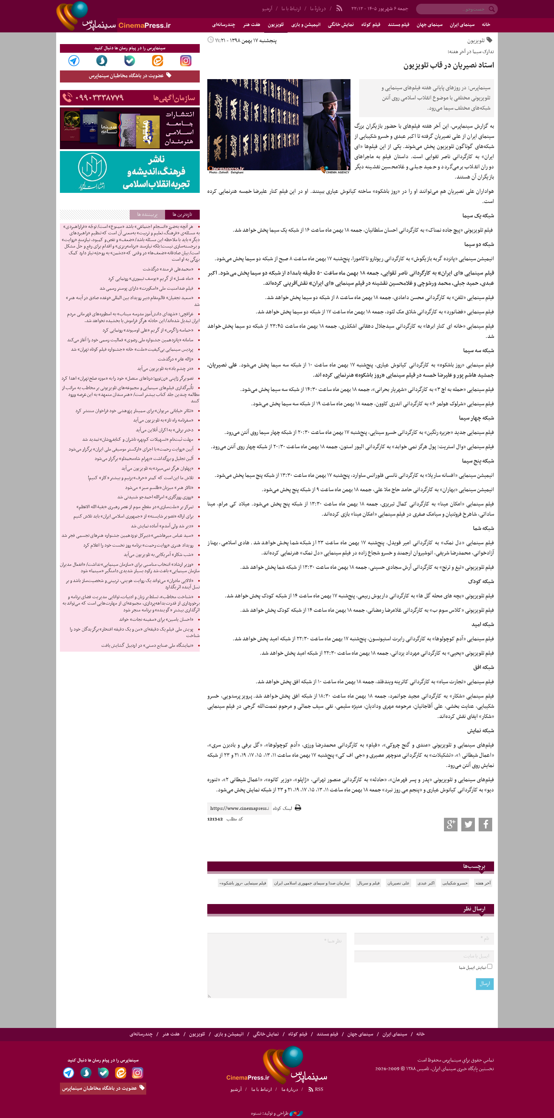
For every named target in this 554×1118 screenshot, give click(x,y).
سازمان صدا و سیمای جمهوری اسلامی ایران (311, 883)
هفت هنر (251, 25)
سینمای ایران (462, 25)
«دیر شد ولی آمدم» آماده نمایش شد (162, 526)
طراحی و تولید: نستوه (269, 1113)
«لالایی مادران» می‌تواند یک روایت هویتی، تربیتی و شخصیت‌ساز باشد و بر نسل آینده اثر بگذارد (133, 584)
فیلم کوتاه (370, 25)
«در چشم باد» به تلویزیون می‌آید (165, 369)
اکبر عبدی (426, 883)
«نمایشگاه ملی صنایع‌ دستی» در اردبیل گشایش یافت (147, 645)
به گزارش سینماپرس (473, 126)
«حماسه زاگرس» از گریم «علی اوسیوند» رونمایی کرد (148, 330)
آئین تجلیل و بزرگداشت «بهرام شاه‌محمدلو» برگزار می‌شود (144, 459)
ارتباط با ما (291, 9)
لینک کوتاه (282, 809)
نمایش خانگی (341, 25)
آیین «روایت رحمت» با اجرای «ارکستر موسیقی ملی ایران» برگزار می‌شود (131, 449)
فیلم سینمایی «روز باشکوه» (242, 883)
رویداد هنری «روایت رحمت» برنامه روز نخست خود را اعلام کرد (138, 545)
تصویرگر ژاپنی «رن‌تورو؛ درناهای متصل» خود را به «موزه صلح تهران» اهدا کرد (127, 378)
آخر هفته (483, 883)
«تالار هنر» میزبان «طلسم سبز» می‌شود (159, 488)
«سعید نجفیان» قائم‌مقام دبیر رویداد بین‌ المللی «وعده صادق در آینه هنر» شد (133, 301)
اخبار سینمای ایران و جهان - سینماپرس (131, 16)
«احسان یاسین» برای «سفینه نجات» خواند (156, 620)
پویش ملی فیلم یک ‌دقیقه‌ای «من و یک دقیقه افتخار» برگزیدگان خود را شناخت (134, 632)
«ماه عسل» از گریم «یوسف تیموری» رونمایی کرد (150, 279)
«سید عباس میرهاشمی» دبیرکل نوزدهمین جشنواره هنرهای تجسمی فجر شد (127, 536)
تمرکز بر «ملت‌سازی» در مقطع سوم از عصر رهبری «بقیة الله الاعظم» (135, 507)
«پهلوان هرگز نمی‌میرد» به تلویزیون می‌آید (157, 468)
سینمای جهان (429, 25)
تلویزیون (276, 25)
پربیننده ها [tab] (147, 214)
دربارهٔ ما (318, 9)
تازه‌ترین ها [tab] (182, 214)
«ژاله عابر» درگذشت (175, 359)
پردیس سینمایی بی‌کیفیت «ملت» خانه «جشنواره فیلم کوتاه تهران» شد (132, 349)
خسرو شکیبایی (455, 883)
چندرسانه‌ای (223, 25)
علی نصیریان (398, 883)
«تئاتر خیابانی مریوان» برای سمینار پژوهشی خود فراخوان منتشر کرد (134, 411)
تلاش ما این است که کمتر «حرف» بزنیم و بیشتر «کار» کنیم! (140, 478)
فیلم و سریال (368, 883)
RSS (318, 1089)
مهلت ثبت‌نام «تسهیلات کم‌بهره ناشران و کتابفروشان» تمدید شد (137, 439)
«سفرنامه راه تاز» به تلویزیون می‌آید (163, 420)
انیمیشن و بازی (305, 25)
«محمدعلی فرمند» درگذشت (168, 269)
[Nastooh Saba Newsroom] (296, 1113)
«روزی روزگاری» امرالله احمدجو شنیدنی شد (155, 497)
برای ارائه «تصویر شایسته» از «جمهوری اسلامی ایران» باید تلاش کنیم (133, 516)
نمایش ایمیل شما (472, 967)
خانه (486, 25)
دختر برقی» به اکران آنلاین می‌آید (164, 430)
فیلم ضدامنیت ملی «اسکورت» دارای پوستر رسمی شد (146, 288)
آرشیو (267, 9)
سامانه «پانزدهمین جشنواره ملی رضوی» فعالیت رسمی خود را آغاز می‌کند (130, 340)
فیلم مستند (398, 25)
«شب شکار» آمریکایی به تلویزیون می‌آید (158, 555)
